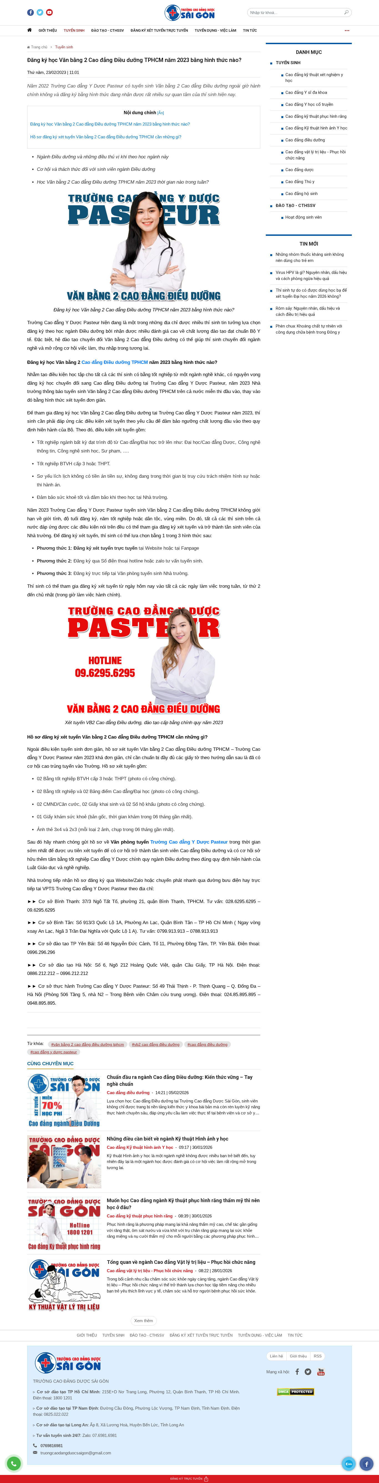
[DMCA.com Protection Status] (295, 1391)
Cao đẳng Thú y (299, 181)
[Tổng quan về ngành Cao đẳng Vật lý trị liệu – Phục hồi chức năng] (64, 1284)
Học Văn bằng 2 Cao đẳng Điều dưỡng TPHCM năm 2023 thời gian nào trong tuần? (123, 182)
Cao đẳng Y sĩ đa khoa (306, 92)
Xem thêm (143, 1320)
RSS (318, 1356)
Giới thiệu (48, 30)
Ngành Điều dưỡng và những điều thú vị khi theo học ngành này (103, 156)
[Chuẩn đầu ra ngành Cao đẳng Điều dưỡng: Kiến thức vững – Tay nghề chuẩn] (64, 1099)
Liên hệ (276, 1356)
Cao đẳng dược (299, 169)
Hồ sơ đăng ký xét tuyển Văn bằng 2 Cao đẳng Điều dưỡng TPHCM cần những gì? (105, 136)
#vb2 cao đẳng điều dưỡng (156, 1044)
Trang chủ (38, 47)
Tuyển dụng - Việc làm (215, 30)
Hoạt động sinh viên (303, 217)
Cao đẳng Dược (218, 442)
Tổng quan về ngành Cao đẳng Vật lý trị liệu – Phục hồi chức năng (181, 1262)
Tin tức (250, 30)
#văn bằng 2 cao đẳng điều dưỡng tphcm (87, 1044)
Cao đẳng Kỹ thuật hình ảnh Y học (316, 128)
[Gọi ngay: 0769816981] (16, 1466)
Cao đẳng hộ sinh (301, 193)
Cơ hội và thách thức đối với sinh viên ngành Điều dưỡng (96, 169)
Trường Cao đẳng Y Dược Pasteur (189, 842)
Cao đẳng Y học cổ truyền (309, 104)
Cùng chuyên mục (50, 1063)
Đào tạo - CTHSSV (107, 30)
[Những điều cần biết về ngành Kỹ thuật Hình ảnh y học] (64, 1161)
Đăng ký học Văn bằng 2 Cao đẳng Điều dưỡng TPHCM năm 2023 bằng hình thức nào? (110, 124)
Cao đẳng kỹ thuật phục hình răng (316, 116)
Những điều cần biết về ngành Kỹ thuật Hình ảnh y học (167, 1139)
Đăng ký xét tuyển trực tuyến (159, 30)
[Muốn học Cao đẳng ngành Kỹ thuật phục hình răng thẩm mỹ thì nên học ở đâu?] (64, 1223)
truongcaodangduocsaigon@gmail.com (76, 1453)
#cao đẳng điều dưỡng (208, 1044)
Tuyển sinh (74, 30)
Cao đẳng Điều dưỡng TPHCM (115, 362)
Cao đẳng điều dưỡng (305, 139)
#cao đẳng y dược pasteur (54, 1052)
